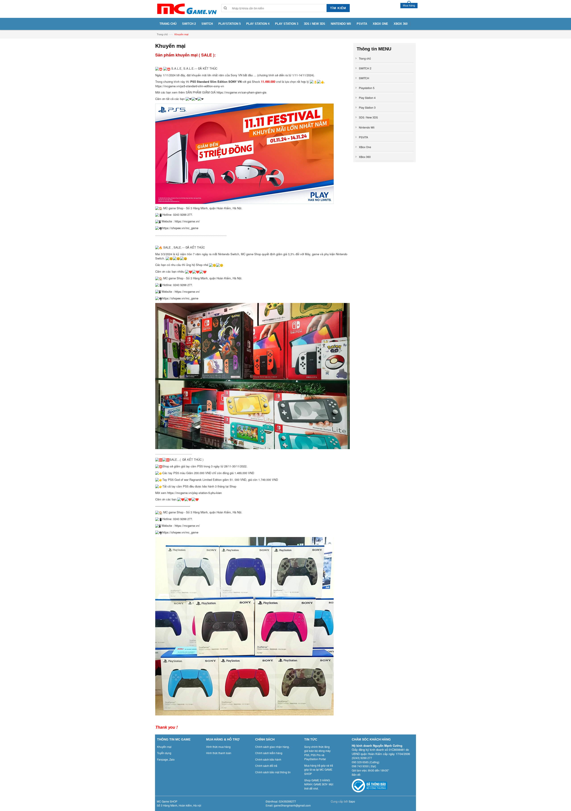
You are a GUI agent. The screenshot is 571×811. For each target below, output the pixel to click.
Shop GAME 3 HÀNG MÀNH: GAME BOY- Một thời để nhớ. (318, 784)
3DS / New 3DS (368, 117)
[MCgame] (186, 9)
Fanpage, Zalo (166, 759)
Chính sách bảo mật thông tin (273, 772)
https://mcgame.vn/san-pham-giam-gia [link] (241, 92)
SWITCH (364, 78)
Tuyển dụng (164, 753)
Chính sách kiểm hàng (268, 753)
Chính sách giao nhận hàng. (272, 747)
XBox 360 (365, 157)
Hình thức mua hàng (218, 747)
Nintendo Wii (366, 127)
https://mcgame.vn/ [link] (187, 221)
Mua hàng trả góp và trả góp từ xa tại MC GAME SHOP (318, 769)
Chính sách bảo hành (268, 759)
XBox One (365, 147)
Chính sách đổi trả (266, 765)
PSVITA (363, 137)
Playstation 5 (366, 88)
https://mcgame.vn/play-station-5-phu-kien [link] (194, 493)
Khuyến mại (164, 747)
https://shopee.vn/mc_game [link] (180, 228)
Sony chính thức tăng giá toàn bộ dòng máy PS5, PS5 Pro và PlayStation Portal (317, 753)
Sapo (352, 801)
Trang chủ (162, 34)
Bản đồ (356, 774)
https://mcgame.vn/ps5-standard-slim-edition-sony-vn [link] (189, 86)
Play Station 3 (367, 107)
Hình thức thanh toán (218, 753)
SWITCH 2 (365, 68)
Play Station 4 (367, 98)
